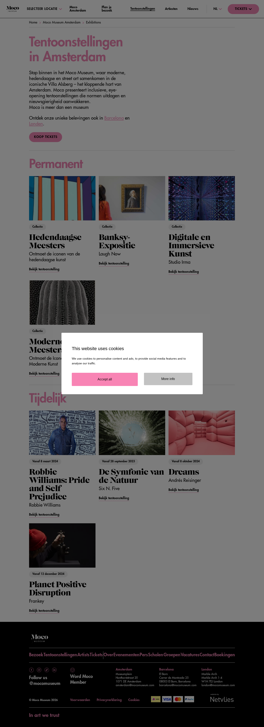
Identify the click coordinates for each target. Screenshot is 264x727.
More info (168, 379)
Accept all (105, 379)
